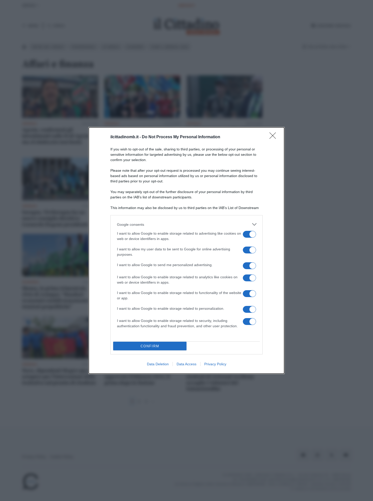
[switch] (249, 234)
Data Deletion (158, 364)
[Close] (274, 137)
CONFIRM (150, 346)
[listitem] (186, 224)
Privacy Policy (215, 364)
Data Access (186, 364)
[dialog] (186, 250)
